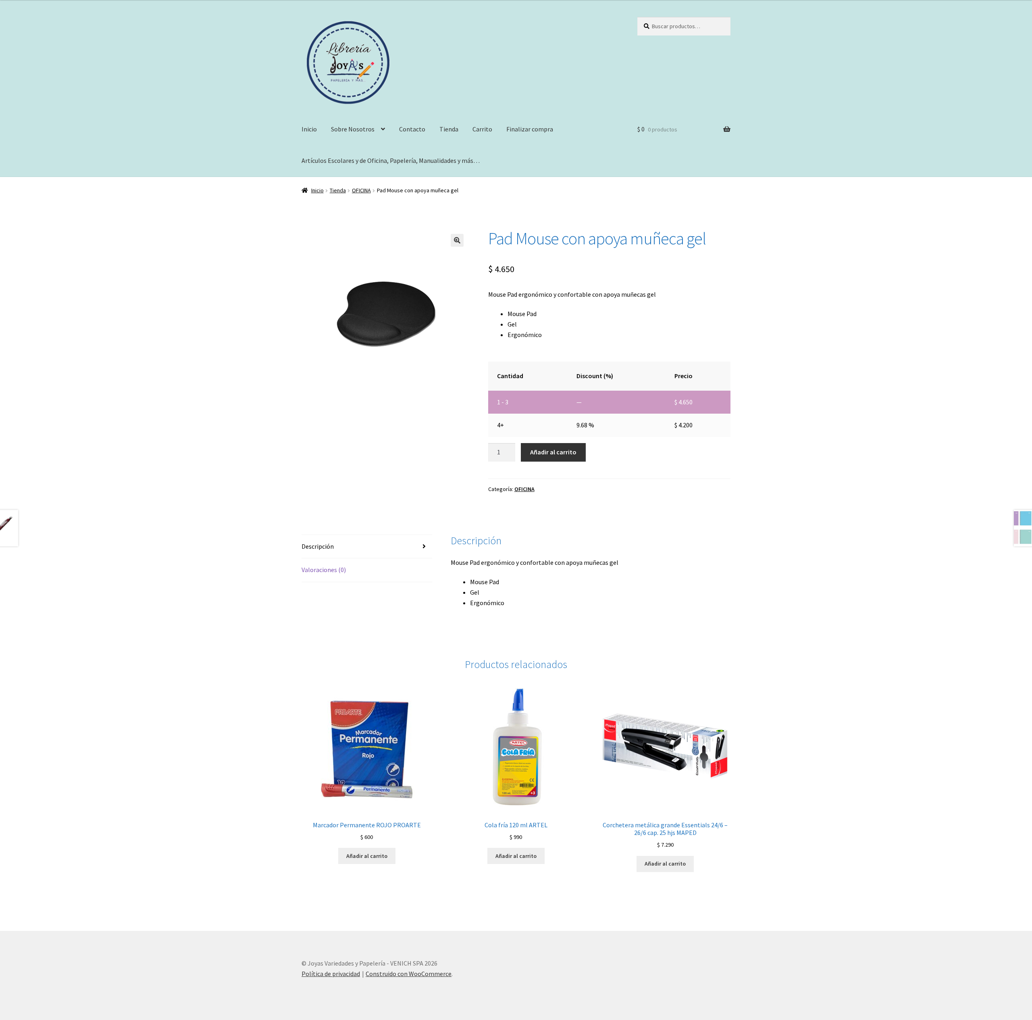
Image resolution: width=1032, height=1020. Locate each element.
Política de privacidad (331, 974)
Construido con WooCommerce (409, 974)
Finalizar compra (529, 129)
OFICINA (361, 190)
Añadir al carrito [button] (366, 856)
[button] (457, 240)
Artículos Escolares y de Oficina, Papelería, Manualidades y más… (391, 160)
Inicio (309, 129)
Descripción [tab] (318, 546)
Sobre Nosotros (353, 129)
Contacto (412, 129)
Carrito (482, 129)
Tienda (448, 129)
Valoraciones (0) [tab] (324, 570)
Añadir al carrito (553, 452)
